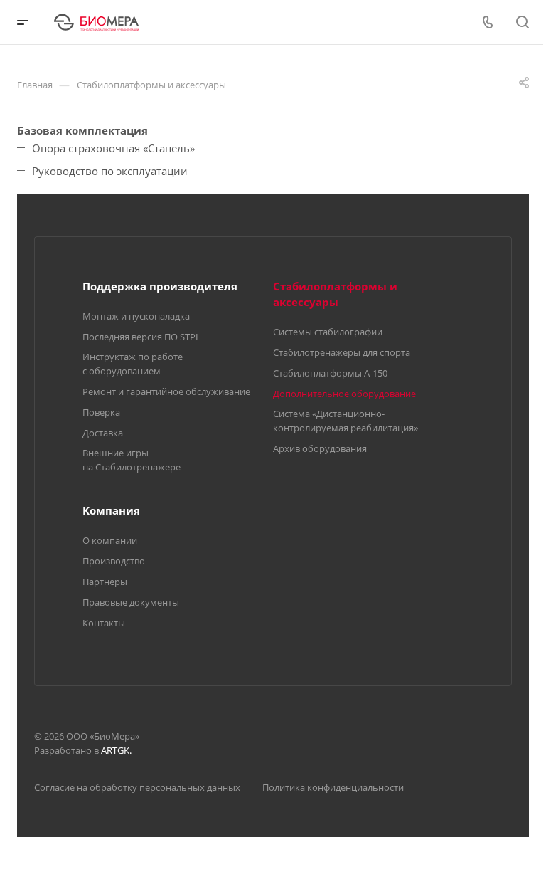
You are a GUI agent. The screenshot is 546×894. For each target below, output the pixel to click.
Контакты (103, 622)
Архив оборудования (320, 448)
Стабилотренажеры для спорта (341, 352)
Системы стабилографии (327, 331)
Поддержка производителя (159, 286)
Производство (113, 560)
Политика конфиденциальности (333, 787)
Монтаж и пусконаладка (136, 316)
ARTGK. (116, 750)
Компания (111, 510)
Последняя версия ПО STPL (141, 336)
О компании (109, 540)
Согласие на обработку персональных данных (137, 787)
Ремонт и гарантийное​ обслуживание (166, 391)
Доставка (102, 432)
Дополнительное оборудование (344, 393)
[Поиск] (522, 22)
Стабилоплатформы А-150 (330, 373)
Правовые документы (130, 602)
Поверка (101, 412)
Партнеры (104, 581)
